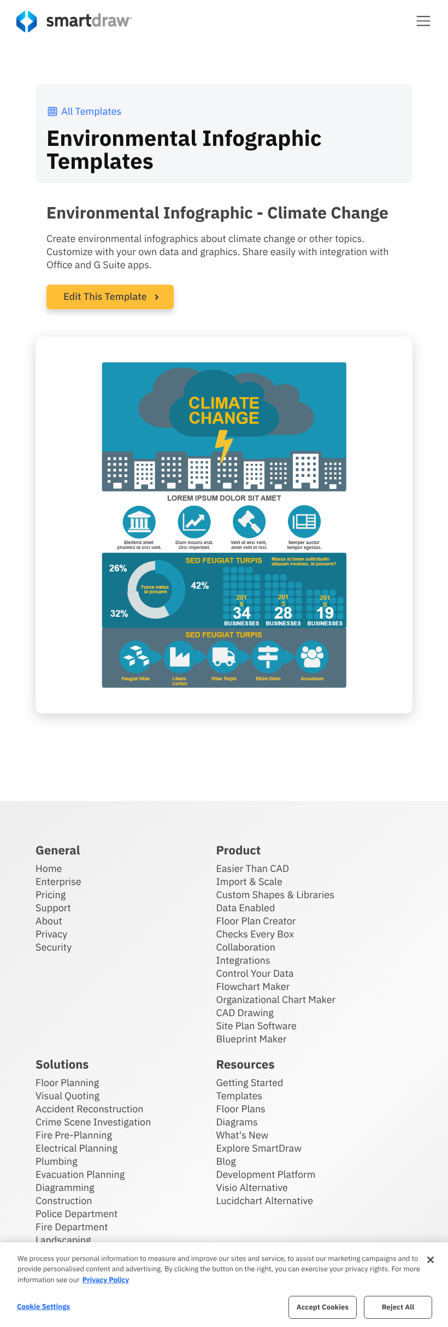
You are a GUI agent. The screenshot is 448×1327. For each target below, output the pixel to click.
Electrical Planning (76, 1148)
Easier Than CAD (253, 868)
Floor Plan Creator (256, 921)
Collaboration (245, 947)
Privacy (51, 934)
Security (54, 947)
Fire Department (72, 1226)
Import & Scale (249, 881)
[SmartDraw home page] (74, 21)
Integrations (243, 960)
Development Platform (266, 1174)
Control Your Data (255, 973)
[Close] (430, 1260)
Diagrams (237, 1122)
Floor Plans (241, 1108)
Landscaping (63, 1240)
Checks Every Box (255, 934)
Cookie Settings (43, 1306)
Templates (239, 1095)
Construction (64, 1200)
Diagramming (65, 1187)
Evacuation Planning (80, 1174)
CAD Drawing (245, 1012)
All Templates (91, 111)
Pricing (51, 894)
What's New (242, 1135)
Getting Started (250, 1082)
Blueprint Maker (251, 1039)
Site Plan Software (256, 1025)
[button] (423, 21)
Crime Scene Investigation (93, 1122)
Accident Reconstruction (90, 1108)
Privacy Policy (105, 1279)
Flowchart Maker (253, 986)
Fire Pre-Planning (74, 1135)
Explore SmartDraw (259, 1148)
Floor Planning (67, 1082)
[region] (224, 1284)
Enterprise (58, 881)
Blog (226, 1161)
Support (53, 907)
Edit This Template (105, 296)
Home (49, 868)
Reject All (398, 1307)
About (49, 921)
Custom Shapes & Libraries (275, 894)
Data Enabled (245, 907)
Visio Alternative (252, 1187)
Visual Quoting (67, 1095)
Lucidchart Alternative (265, 1200)
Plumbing (56, 1161)
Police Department (76, 1213)
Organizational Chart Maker (276, 999)
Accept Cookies (323, 1307)
